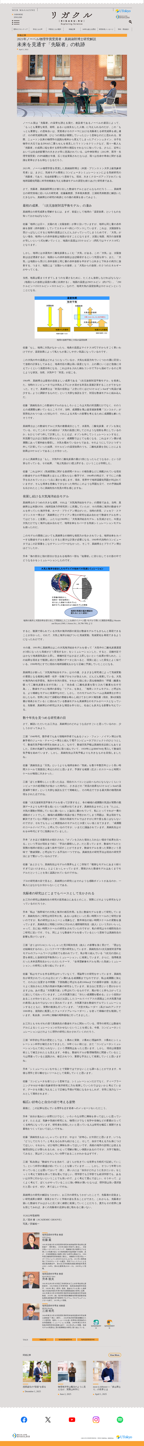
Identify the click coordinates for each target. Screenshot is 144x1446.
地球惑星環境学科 (88, 1340)
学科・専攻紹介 (123, 29)
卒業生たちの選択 (54, 29)
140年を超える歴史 (89, 29)
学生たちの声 (37, 29)
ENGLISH (18, 17)
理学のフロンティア (21, 29)
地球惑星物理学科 (65, 1340)
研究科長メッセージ (106, 29)
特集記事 (72, 29)
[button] (114, 1355)
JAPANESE (18, 14)
